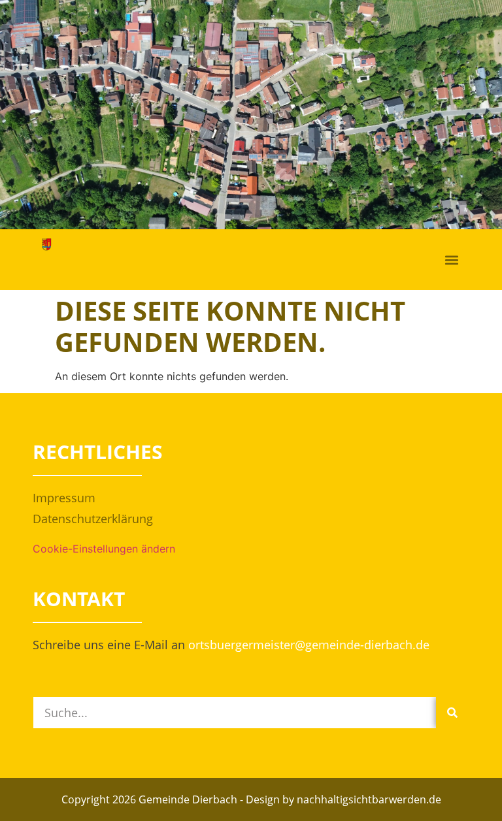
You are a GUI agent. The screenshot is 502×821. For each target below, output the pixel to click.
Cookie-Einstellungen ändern (104, 548)
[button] (452, 259)
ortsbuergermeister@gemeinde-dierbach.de (308, 644)
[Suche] (452, 712)
